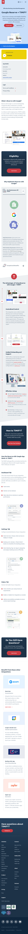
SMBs (2, 845)
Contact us (7, 830)
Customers (17, 876)
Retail (2, 849)
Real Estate (3, 853)
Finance (3, 851)
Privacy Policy (6, 90)
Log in (16, 847)
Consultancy (4, 868)
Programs (17, 886)
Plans (2, 892)
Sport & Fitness (4, 866)
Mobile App (17, 863)
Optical (3, 870)
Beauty (2, 862)
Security (3, 884)
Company (16, 871)
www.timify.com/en (7, 77)
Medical (3, 864)
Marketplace (4, 882)
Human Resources (5, 855)
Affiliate (16, 889)
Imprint (2, 930)
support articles (17, 362)
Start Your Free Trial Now (14, 443)
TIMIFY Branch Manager (16, 251)
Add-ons (3, 880)
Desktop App (17, 859)
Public (2, 859)
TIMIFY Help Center (5, 901)
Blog (16, 878)
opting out (17, 365)
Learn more (19, 25)
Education (3, 857)
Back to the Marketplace (9, 46)
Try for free (9, 25)
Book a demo (17, 851)
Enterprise (3, 847)
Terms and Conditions (8, 88)
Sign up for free (18, 845)
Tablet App (17, 861)
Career (16, 873)
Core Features (4, 878)
